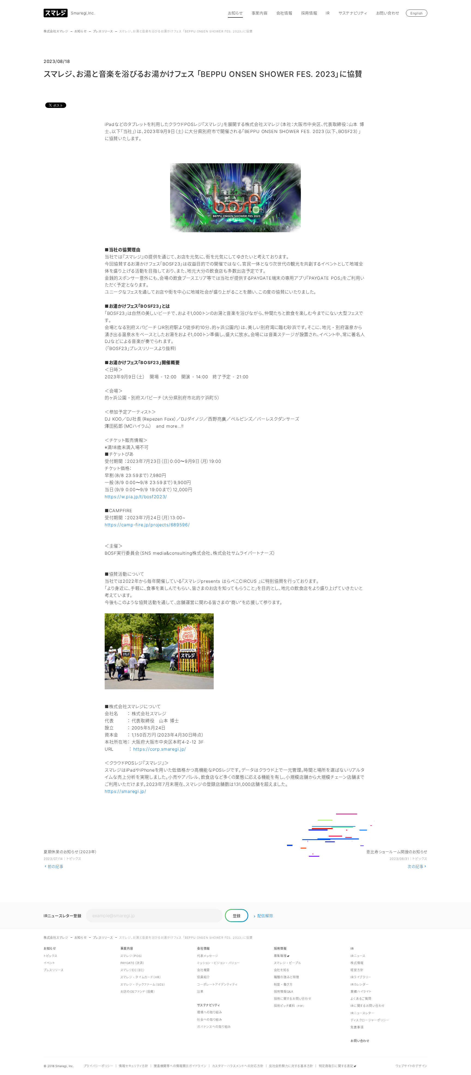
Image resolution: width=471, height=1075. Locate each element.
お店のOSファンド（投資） (137, 992)
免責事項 (357, 1027)
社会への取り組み (209, 1020)
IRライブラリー (361, 977)
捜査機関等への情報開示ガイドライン (180, 1066)
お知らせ (235, 13)
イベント (49, 963)
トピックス (51, 956)
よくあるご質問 (361, 999)
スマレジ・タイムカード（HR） (140, 977)
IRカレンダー (360, 984)
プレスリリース (103, 31)
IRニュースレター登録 (62, 915)
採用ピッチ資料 (289, 1006)
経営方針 (357, 970)
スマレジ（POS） (131, 956)
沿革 (200, 992)
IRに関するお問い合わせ (368, 1006)
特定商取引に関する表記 (336, 1066)
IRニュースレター (362, 1013)
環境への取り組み (209, 1012)
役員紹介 (203, 977)
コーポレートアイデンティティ (217, 984)
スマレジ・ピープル (287, 963)
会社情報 (284, 13)
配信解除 (265, 915)
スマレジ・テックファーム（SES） (142, 984)
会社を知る (281, 970)
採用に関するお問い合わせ (293, 999)
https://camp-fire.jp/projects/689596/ (147, 524)
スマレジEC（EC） (132, 970)
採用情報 (309, 13)
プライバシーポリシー (98, 1066)
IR (328, 13)
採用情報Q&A (283, 992)
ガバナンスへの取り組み (214, 1027)
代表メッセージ (207, 956)
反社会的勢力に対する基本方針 (291, 1066)
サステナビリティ (353, 13)
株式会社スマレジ (56, 31)
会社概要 (203, 970)
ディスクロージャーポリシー (370, 1020)
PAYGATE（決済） (132, 963)
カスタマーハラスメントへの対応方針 (237, 1066)
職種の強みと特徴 (286, 977)
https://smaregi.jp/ (125, 791)
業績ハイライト (361, 992)
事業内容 (260, 13)
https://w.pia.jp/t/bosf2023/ (136, 496)
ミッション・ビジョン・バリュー (218, 963)
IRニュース (358, 956)
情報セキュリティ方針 (133, 1066)
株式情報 (357, 963)
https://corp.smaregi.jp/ (159, 749)
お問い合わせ (387, 13)
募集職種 (280, 956)
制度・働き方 (283, 984)
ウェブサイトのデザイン (411, 1066)
